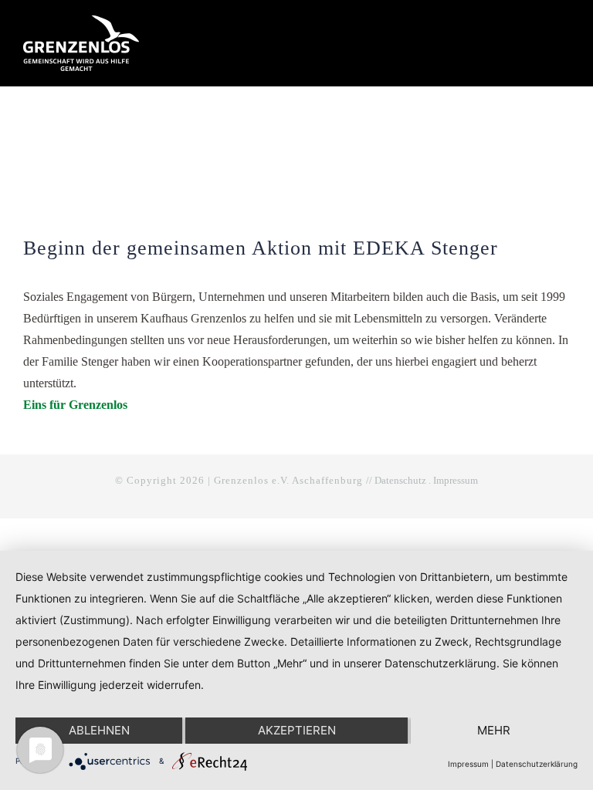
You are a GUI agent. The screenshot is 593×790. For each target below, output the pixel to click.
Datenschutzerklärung (537, 763)
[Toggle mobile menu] (563, 29)
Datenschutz (400, 480)
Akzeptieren (297, 730)
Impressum (455, 480)
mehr (493, 730)
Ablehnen (99, 730)
